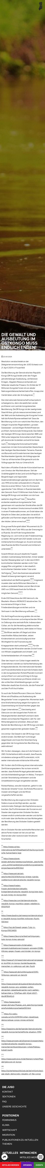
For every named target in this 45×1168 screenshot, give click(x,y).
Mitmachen (28, 1152)
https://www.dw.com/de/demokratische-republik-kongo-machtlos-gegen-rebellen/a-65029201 (20, 904)
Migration (8, 1135)
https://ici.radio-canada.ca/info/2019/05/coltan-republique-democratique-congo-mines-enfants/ (20, 1017)
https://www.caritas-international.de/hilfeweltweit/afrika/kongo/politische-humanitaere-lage (22, 850)
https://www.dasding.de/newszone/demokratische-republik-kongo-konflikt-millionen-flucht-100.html (22, 919)
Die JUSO (8, 1087)
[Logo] (40, 6)
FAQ (4, 1101)
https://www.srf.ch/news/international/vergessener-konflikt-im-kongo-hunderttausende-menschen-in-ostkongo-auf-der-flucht (22, 963)
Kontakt (7, 1092)
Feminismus (9, 1120)
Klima (5, 1125)
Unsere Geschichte (14, 1106)
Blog (5, 1157)
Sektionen (8, 1096)
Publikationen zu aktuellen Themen (20, 1142)
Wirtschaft (9, 1130)
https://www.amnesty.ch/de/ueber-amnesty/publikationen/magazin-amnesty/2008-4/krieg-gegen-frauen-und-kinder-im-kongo (22, 948)
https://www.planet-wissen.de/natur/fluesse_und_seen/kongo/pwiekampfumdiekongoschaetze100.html (22, 1005)
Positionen (10, 1115)
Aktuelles (10, 1152)
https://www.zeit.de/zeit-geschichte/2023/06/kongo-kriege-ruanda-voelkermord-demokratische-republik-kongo (20, 877)
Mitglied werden (30, 1157)
